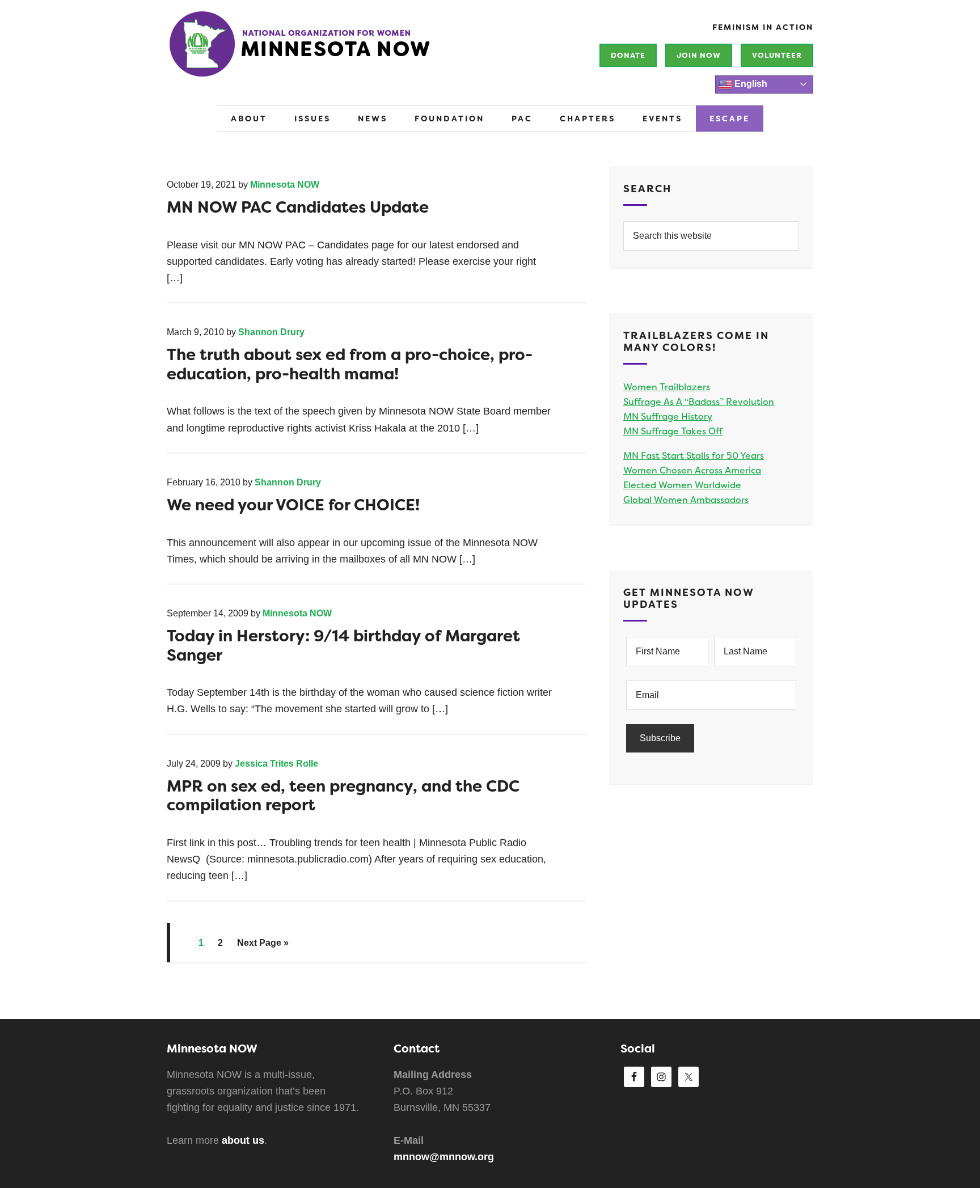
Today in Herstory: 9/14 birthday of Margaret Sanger (343, 645)
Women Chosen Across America (692, 470)
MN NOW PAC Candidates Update (298, 207)
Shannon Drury (271, 332)
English (749, 83)
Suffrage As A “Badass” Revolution (698, 402)
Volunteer (777, 55)
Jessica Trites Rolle (276, 763)
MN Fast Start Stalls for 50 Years (693, 456)
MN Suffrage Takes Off (673, 431)
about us (243, 1140)
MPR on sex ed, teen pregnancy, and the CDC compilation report (343, 796)
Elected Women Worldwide (682, 485)
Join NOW (699, 55)
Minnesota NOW (337, 51)
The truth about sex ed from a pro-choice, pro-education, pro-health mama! (350, 364)
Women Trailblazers (666, 387)
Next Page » (263, 943)
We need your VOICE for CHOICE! (293, 504)
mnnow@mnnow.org (444, 1156)
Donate (628, 55)
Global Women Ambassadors (686, 500)
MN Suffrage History (667, 416)
